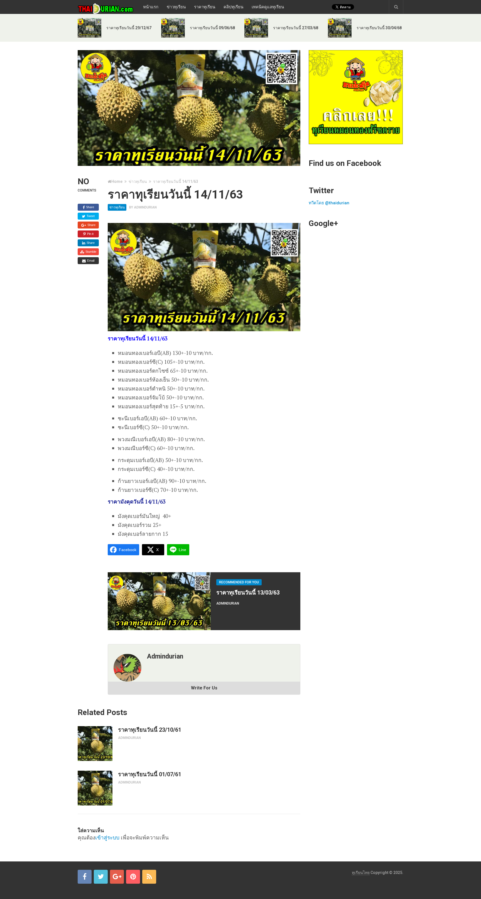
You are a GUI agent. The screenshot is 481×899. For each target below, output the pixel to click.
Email (90, 260)
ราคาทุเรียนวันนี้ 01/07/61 (149, 774)
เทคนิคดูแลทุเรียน (268, 6)
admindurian (145, 207)
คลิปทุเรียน (233, 6)
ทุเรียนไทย (361, 872)
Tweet (90, 216)
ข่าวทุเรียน (176, 6)
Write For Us (204, 688)
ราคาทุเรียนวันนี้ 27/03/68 (295, 28)
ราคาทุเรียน (204, 6)
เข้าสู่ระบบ (107, 837)
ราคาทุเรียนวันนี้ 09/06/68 (212, 28)
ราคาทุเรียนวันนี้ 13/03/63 (247, 592)
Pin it (90, 233)
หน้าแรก (150, 6)
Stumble (90, 251)
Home (116, 181)
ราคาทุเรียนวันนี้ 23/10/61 (149, 729)
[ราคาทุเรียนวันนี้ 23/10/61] (95, 743)
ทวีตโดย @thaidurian (329, 202)
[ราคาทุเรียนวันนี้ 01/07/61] (95, 788)
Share (89, 207)
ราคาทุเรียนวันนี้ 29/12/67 (128, 28)
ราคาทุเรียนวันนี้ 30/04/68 (379, 28)
